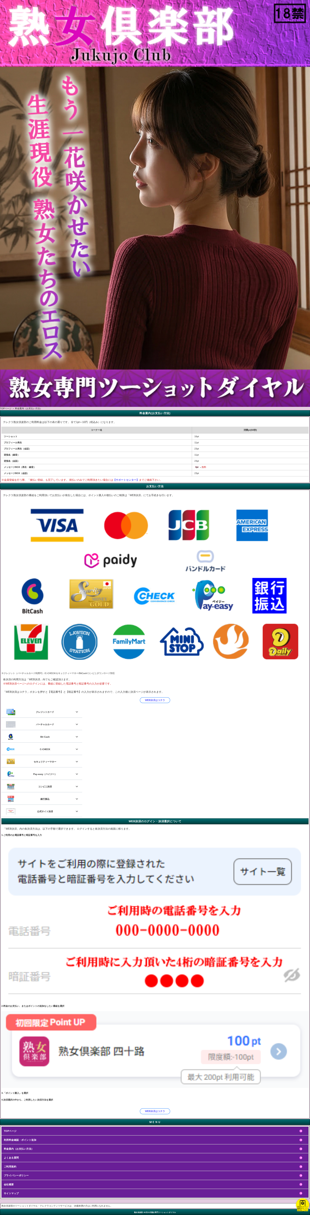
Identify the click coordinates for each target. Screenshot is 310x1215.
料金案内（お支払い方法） (19, 1148)
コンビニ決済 (45, 786)
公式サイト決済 (45, 811)
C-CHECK (45, 749)
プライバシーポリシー (16, 1175)
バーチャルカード (45, 724)
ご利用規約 (10, 1166)
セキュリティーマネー (45, 761)
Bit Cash (45, 737)
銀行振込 (45, 799)
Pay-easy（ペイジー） (45, 774)
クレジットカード (45, 712)
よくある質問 (11, 1157)
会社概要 (9, 1184)
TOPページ (10, 1131)
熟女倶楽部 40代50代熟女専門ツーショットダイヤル (155, 1212)
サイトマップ (11, 1193)
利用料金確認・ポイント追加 (20, 1139)
